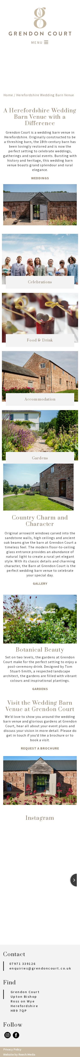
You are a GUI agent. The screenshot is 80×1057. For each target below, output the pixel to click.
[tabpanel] (40, 70)
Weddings (40, 178)
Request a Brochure (40, 748)
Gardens (40, 689)
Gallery (40, 583)
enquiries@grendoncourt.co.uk (40, 968)
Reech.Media (26, 1054)
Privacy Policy (12, 1049)
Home (8, 95)
